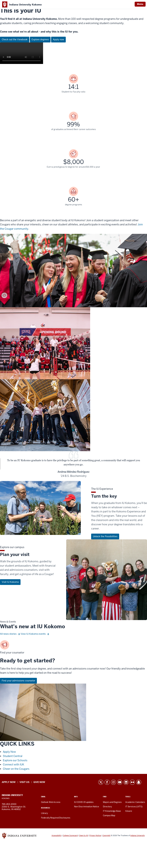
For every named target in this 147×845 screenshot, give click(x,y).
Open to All (83, 835)
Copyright (106, 835)
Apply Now (9, 751)
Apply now (58, 39)
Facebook (107, 782)
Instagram (113, 782)
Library (44, 813)
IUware (128, 811)
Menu (140, 4)
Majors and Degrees (112, 802)
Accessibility (56, 835)
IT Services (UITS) (134, 806)
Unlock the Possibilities (105, 536)
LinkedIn (126, 782)
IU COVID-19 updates (83, 802)
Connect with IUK (13, 764)
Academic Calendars (135, 802)
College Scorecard (70, 835)
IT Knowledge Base (112, 811)
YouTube (119, 782)
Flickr (132, 782)
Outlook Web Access (50, 802)
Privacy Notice (95, 835)
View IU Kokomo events (33, 633)
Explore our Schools (15, 760)
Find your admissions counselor (18, 680)
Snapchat (138, 782)
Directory (107, 806)
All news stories (8, 633)
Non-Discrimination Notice (86, 806)
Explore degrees (40, 39)
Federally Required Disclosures (55, 817)
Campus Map (109, 815)
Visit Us (24, 782)
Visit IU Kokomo (10, 582)
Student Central (12, 756)
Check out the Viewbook (15, 39)
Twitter (100, 782)
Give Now (39, 782)
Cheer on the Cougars (16, 768)
